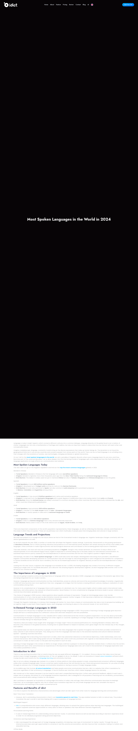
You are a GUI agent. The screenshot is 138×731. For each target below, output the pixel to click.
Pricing (65, 5)
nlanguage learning (46, 658)
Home (46, 5)
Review (71, 5)
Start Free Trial (128, 5)
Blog (84, 5)
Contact (78, 5)
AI (88, 5)
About (52, 5)
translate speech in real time (67, 697)
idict (17, 705)
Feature (58, 5)
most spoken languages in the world (40, 457)
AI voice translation (43, 668)
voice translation (106, 656)
